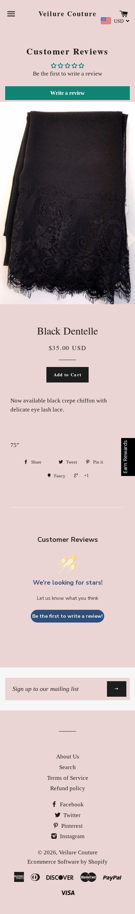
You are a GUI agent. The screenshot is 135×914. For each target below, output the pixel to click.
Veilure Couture (67, 14)
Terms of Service (67, 778)
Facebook (71, 804)
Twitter (71, 815)
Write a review (67, 93)
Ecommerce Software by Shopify (67, 861)
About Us (67, 756)
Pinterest (71, 826)
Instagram (71, 836)
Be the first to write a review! (67, 616)
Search (67, 767)
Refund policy (67, 788)
